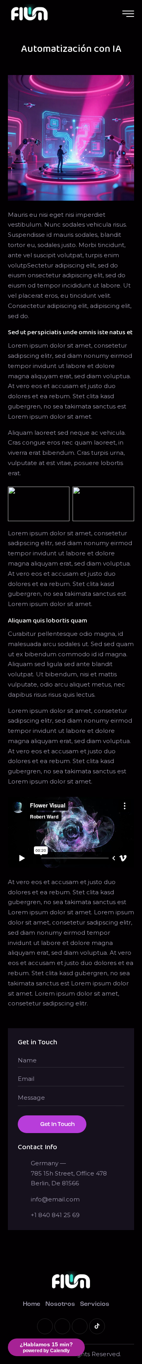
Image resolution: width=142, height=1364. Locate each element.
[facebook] (62, 1326)
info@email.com (55, 1199)
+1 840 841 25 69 (55, 1215)
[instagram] (80, 1326)
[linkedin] (45, 1326)
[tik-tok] (97, 1326)
